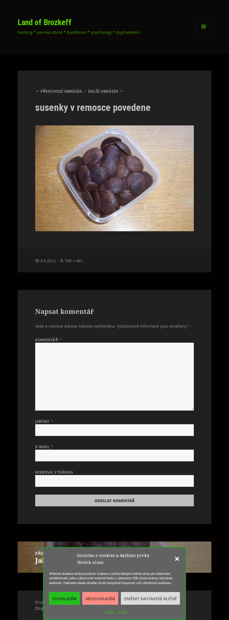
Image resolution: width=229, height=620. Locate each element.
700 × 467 (74, 260)
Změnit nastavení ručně (150, 598)
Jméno (44, 421)
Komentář (48, 339)
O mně (110, 612)
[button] (177, 559)
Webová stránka (54, 472)
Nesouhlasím (100, 598)
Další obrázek (103, 91)
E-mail (44, 446)
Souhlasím (64, 598)
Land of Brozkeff (44, 22)
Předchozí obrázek (61, 91)
